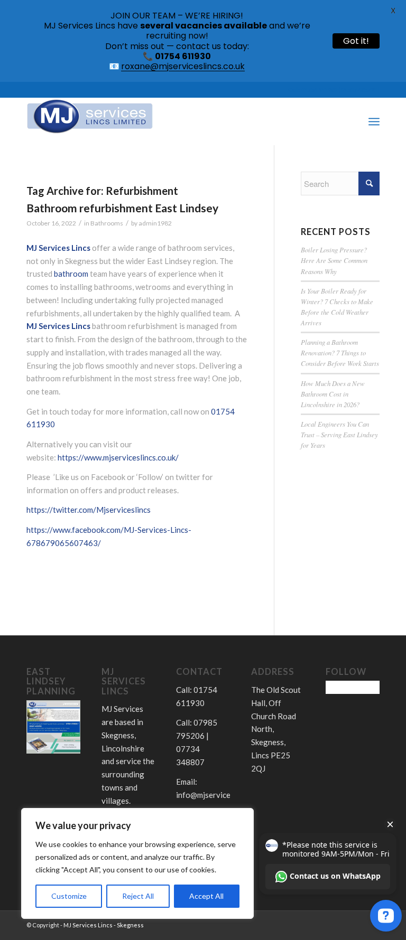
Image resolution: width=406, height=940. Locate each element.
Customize (69, 895)
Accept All (206, 895)
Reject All (138, 895)
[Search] (350, 121)
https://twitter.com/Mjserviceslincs (88, 509)
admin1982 (155, 223)
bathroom (71, 273)
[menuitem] (350, 121)
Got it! (356, 41)
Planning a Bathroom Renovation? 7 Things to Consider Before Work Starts (340, 352)
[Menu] (374, 121)
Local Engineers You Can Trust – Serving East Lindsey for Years (339, 434)
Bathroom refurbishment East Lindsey (122, 207)
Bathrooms (106, 223)
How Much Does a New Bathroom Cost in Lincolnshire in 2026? (333, 394)
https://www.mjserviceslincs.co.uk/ (118, 457)
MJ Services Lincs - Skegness (103, 925)
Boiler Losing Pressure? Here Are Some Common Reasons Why (334, 260)
